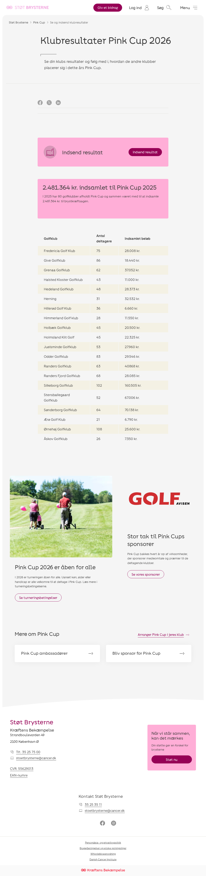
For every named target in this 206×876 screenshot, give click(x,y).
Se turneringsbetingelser (38, 598)
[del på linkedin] (58, 103)
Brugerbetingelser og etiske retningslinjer (103, 848)
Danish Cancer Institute (103, 859)
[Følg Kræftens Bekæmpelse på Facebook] (102, 823)
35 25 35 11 (93, 804)
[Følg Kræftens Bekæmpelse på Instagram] (113, 823)
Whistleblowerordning (103, 853)
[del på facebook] (40, 103)
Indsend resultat (145, 152)
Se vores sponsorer (146, 574)
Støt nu (171, 759)
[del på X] (49, 103)
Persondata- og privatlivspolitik (103, 842)
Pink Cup (39, 22)
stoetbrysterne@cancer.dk (36, 758)
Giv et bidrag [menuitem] (108, 7)
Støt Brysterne (18, 22)
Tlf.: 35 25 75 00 (28, 752)
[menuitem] (139, 8)
